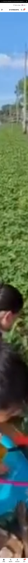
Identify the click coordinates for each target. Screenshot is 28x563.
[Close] (26, 1)
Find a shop (17, 5)
